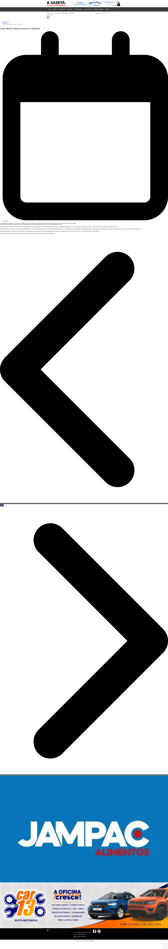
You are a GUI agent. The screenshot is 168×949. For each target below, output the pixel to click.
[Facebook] (48, 17)
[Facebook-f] (94, 931)
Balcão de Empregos (98, 9)
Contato (107, 9)
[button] (55, 9)
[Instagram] (48, 14)
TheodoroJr (92, 941)
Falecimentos (62, 9)
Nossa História (88, 9)
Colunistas (69, 9)
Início (49, 9)
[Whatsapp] (52, 14)
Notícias (55, 9)
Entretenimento (78, 9)
